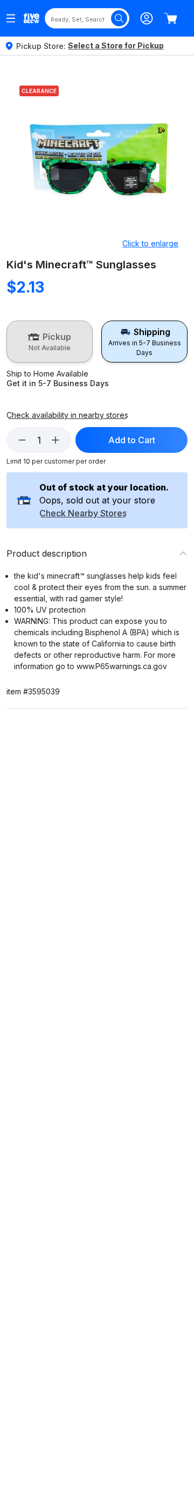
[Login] (146, 18)
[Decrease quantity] (22, 440)
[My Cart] (170, 18)
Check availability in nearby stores (67, 415)
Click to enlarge (150, 243)
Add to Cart (131, 440)
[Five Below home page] (31, 18)
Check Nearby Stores (83, 513)
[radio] (49, 342)
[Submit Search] (119, 18)
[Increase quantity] (55, 440)
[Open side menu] (10, 18)
